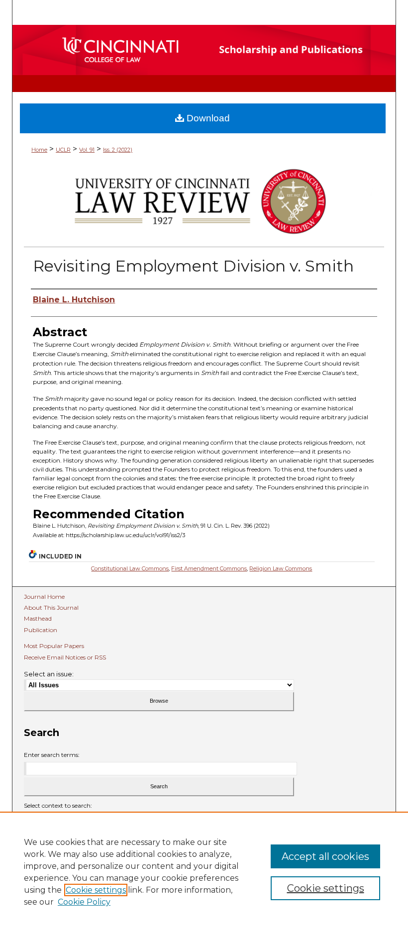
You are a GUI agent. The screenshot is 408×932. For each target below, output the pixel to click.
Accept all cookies (325, 856)
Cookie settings (96, 890)
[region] (204, 872)
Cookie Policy (84, 902)
